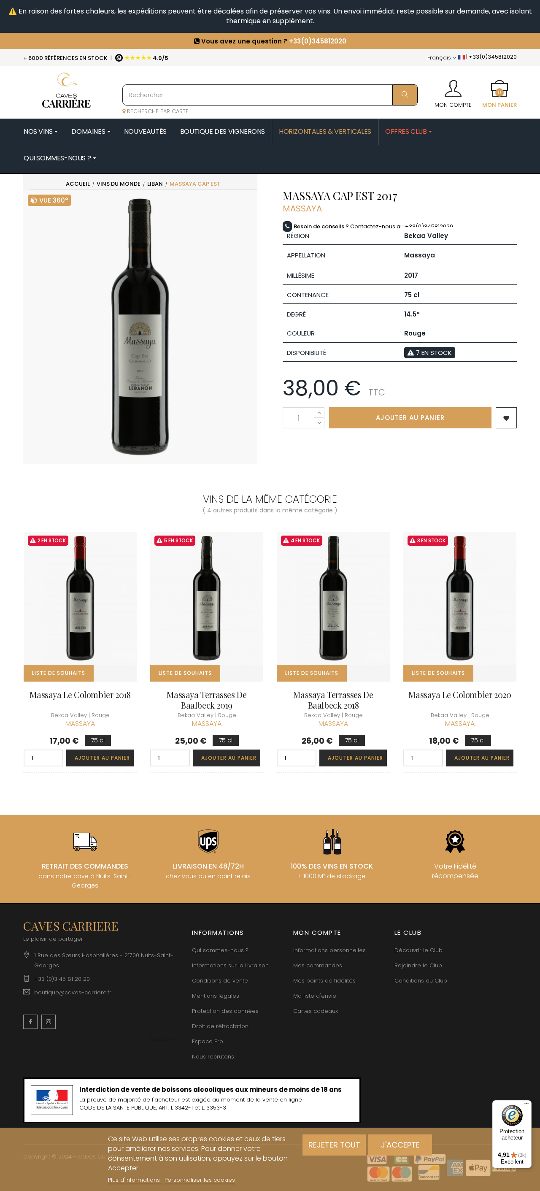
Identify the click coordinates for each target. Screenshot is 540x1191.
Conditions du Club (420, 981)
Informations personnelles (329, 950)
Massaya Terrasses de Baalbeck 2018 (333, 700)
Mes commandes (317, 965)
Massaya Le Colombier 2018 (80, 694)
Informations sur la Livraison (230, 965)
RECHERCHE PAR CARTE (157, 111)
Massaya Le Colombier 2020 (459, 694)
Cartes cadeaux (315, 1011)
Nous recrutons (213, 1057)
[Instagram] (48, 1022)
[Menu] (526, 1105)
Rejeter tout (334, 1145)
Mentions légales (215, 996)
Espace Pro (207, 1041)
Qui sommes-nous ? (220, 950)
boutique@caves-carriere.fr (72, 992)
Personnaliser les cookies (200, 1180)
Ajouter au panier (410, 417)
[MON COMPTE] (453, 85)
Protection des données (225, 1011)
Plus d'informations (135, 1180)
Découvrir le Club (418, 950)
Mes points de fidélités (324, 981)
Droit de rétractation (220, 1026)
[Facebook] (30, 1022)
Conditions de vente (220, 981)
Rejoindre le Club (418, 965)
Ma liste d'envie (314, 996)
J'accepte (400, 1145)
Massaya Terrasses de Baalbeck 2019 (206, 700)
